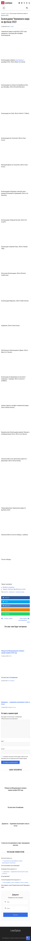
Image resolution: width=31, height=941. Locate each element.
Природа (10, 707)
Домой (3, 13)
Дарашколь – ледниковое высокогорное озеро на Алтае (15, 825)
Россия (14, 707)
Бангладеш (19, 60)
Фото (10, 656)
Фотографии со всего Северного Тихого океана (15, 882)
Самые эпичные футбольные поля (14, 589)
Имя (2, 741)
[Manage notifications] (27, 937)
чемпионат (12, 592)
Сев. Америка (11, 680)
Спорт (7, 13)
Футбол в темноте (8, 587)
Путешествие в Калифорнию (15, 807)
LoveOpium (7, 2)
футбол (6, 592)
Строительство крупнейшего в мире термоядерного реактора (15, 844)
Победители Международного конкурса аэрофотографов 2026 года (15, 789)
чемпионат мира (19, 592)
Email (3, 749)
